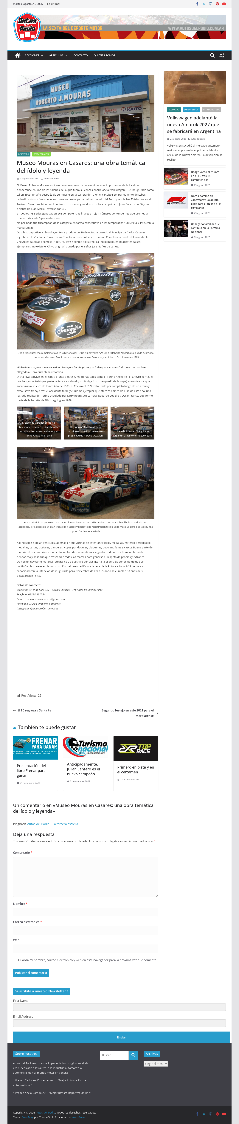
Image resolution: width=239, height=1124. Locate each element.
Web (16, 940)
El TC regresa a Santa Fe (34, 710)
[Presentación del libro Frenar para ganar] (35, 739)
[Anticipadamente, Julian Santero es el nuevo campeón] (85, 739)
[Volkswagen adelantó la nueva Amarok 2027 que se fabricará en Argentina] (195, 87)
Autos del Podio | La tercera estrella (52, 824)
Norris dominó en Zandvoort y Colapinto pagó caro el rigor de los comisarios (206, 201)
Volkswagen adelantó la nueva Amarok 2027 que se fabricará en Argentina (194, 124)
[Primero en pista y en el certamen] (136, 739)
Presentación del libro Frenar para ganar (31, 770)
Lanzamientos (191, 109)
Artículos (56, 55)
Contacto (81, 55)
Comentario (22, 853)
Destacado (23, 154)
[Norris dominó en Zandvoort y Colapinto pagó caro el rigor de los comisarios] (176, 205)
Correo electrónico (27, 922)
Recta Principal (41, 154)
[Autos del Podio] (17, 55)
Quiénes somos (104, 55)
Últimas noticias (211, 109)
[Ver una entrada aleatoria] (221, 55)
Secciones (32, 55)
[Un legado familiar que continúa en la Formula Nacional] (176, 231)
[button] (41, 55)
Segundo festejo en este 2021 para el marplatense (128, 713)
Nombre (20, 904)
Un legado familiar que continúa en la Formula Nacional (205, 228)
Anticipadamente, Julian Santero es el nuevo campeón (83, 769)
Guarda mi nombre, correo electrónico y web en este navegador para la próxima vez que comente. (87, 960)
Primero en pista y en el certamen (135, 770)
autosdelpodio (51, 178)
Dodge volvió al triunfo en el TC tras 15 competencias (205, 176)
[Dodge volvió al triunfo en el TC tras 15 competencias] (176, 179)
